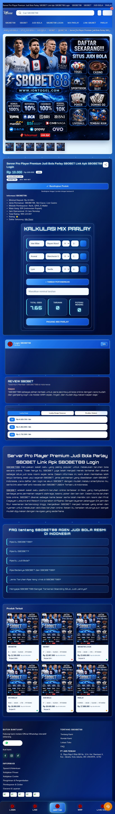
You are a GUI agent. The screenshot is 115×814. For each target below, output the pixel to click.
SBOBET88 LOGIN (54, 23)
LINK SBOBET (89, 23)
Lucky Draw (24, 413)
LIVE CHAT (102, 810)
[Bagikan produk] (105, 164)
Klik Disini (29, 219)
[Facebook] (5, 755)
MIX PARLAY (73, 23)
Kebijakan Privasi (10, 772)
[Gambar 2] (19, 146)
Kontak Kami (66, 738)
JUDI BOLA (98, 5)
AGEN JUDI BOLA (11, 30)
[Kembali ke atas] (109, 800)
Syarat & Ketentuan (11, 768)
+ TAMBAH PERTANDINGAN (57, 282)
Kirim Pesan (14, 743)
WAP (80, 810)
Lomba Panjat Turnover (57, 413)
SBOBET (87, 5)
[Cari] (20, 12)
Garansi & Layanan (11, 789)
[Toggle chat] (108, 806)
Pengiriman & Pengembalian (15, 780)
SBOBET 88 (62, 30)
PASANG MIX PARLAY (57, 322)
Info (104, 344)
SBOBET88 (76, 5)
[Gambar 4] (40, 146)
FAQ (63, 746)
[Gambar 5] (50, 146)
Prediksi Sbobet (91, 413)
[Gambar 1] (9, 146)
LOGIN (12, 810)
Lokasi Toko (66, 742)
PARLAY (108, 5)
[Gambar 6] (60, 146)
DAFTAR (57, 810)
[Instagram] (11, 755)
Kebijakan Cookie (11, 776)
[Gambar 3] (30, 146)
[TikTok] (18, 755)
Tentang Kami (67, 734)
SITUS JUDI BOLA (27, 30)
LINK (35, 810)
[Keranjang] (99, 13)
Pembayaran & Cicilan (13, 785)
